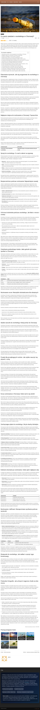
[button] (38, 2)
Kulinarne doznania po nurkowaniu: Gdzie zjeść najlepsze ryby (12, 67)
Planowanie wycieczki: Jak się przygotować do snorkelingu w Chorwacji (14, 54)
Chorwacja (7, 5)
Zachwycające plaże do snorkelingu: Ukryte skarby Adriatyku (12, 66)
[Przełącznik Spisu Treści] (27, 53)
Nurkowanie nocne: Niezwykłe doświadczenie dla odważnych (12, 61)
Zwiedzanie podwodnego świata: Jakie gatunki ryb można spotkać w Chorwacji (15, 60)
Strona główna (3, 5)
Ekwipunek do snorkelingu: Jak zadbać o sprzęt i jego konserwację (13, 69)
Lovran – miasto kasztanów (5, 652)
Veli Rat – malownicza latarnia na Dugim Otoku (31, 652)
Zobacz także (37, 708)
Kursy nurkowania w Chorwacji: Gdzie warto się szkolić (11, 64)
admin (9, 657)
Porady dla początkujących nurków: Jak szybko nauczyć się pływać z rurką (15, 63)
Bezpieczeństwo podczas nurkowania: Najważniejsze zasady (12, 57)
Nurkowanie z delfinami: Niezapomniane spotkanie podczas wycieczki (14, 68)
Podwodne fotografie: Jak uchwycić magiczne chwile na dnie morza (13, 70)
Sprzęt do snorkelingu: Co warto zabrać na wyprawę (11, 56)
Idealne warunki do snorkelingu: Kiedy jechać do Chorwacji (12, 62)
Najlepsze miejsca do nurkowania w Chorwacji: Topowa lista (12, 55)
